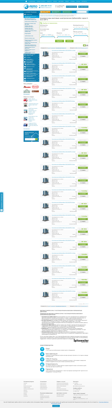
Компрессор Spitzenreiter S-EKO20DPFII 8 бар (63, 101)
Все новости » (27, 128)
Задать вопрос (84, 6)
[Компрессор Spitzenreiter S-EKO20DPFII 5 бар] (45, 167)
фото (84, 45)
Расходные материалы (61, 388)
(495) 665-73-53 (46, 6)
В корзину (83, 53)
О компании (32, 1)
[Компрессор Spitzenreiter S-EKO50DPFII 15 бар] (45, 256)
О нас (25, 384)
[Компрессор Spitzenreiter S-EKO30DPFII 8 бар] (45, 205)
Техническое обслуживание (62, 383)
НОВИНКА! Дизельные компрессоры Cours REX (33, 105)
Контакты (84, 1)
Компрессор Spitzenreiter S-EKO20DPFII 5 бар (63, 164)
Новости (49, 1)
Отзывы (73, 1)
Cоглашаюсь (56, 406)
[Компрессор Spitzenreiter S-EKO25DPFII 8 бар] (45, 142)
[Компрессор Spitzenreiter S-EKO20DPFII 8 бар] (45, 104)
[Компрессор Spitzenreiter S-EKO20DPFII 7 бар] (45, 117)
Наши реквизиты (43, 387)
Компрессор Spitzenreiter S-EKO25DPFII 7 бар (63, 177)
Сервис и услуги (41, 1)
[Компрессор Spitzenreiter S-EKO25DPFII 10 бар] (45, 79)
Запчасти (59, 387)
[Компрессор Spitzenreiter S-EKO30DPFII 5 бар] (45, 243)
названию (53, 48)
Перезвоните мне (72, 6)
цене (49, 48)
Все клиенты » (27, 94)
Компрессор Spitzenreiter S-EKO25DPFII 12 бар (63, 50)
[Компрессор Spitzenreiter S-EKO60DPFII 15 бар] (45, 281)
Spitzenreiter (44, 26)
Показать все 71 (84, 48)
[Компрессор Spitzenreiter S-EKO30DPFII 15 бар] (45, 66)
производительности (61, 48)
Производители (43, 388)
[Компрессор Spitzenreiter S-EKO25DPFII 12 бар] (45, 53)
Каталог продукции (28, 385)
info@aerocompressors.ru (46, 7)
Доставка (61, 1)
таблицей (87, 45)
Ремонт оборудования (61, 385)
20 (76, 48)
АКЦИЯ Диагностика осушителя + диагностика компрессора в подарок (32, 119)
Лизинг (67, 1)
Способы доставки (60, 394)
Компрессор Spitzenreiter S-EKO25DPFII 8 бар (63, 139)
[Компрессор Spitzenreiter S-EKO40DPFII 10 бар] (45, 218)
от (40, 35)
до (46, 35)
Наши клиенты (43, 384)
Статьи (78, 1)
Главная (26, 1)
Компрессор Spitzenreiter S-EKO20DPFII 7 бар (63, 113)
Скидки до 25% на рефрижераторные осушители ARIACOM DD (33, 125)
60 (79, 48)
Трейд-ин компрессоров (29, 388)
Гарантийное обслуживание (62, 390)
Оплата (55, 1)
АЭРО (31, 6)
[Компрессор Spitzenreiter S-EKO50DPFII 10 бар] (45, 294)
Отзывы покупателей (44, 396)
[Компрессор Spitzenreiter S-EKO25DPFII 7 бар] (45, 180)
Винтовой (43, 30)
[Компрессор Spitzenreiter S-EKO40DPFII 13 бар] (45, 193)
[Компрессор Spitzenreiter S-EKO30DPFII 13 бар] (45, 91)
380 (64, 30)
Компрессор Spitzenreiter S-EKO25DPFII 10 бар (63, 75)
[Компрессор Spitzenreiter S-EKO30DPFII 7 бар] (45, 231)
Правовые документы (44, 397)
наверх (91, 386)
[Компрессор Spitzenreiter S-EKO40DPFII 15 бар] (45, 129)
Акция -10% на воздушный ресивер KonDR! (32, 100)
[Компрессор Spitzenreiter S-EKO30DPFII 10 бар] (45, 155)
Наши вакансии (43, 385)
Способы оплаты (60, 396)
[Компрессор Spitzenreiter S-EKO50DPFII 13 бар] (45, 269)
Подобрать (59, 41)
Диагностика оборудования (62, 384)
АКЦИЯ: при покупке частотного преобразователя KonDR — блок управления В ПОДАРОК (32, 111)
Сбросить (69, 41)
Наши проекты (43, 383)
